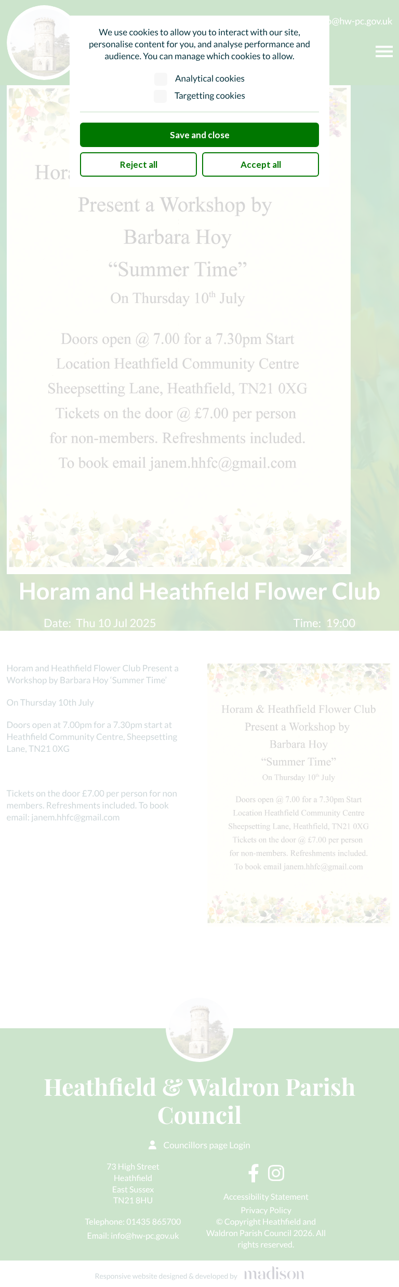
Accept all (261, 164)
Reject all (138, 164)
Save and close (200, 134)
